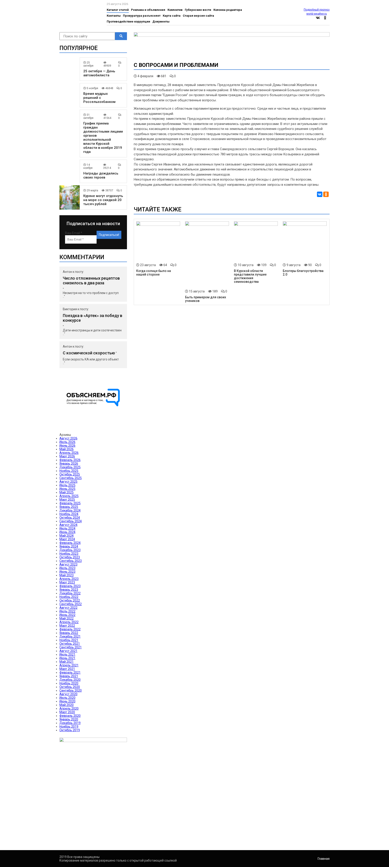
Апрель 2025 (69, 496)
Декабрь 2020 (70, 679)
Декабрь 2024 (70, 510)
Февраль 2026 (70, 460)
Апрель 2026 (69, 453)
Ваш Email (73, 233)
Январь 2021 (68, 676)
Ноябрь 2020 (68, 683)
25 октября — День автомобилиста (99, 73)
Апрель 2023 (69, 579)
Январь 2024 (68, 546)
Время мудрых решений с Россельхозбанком (99, 98)
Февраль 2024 (70, 543)
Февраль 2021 (70, 672)
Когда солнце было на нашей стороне (153, 272)
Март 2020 (67, 712)
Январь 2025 (68, 507)
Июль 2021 (67, 654)
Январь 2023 (68, 589)
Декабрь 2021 (70, 636)
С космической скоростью (89, 353)
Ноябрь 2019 (68, 726)
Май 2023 (66, 575)
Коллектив (175, 9)
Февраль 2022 (70, 629)
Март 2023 (67, 582)
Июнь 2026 (67, 445)
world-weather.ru (316, 13)
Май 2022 (66, 618)
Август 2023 (68, 564)
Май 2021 (66, 661)
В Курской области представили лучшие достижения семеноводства (250, 276)
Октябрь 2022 (69, 600)
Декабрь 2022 (70, 593)
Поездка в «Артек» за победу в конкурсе (92, 318)
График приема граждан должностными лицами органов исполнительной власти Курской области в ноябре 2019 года (103, 137)
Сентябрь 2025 (70, 478)
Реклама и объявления (148, 9)
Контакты (114, 15)
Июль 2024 (67, 528)
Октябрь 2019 (69, 730)
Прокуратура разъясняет (142, 15)
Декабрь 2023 (70, 550)
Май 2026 (66, 449)
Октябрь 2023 (69, 557)
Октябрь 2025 (69, 474)
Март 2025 (67, 499)
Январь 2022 (68, 633)
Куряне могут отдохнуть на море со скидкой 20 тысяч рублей (103, 200)
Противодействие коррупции (128, 21)
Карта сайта (172, 15)
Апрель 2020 (69, 708)
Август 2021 (68, 651)
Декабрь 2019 (70, 723)
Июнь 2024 (67, 532)
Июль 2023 (67, 568)
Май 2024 (66, 535)
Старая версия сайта (198, 15)
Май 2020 (66, 705)
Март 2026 (67, 456)
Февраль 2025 (70, 503)
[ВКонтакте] (319, 194)
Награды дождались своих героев (100, 175)
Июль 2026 (67, 442)
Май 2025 (66, 492)
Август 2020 (68, 694)
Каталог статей (118, 9)
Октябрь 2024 (69, 517)
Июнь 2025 (67, 489)
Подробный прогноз (317, 9)
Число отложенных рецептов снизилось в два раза (91, 280)
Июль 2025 (67, 485)
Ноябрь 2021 (68, 640)
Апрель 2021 (69, 665)
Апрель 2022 (69, 622)
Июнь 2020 (67, 701)
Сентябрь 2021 (70, 647)
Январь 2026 (68, 463)
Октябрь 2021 (69, 643)
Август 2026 (68, 438)
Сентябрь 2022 (70, 604)
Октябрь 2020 (69, 687)
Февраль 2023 (70, 586)
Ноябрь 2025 (68, 471)
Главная (324, 858)
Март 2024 (67, 539)
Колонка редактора (227, 9)
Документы (161, 21)
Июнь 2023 (67, 571)
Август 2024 (68, 525)
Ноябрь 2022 (68, 597)
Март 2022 (67, 625)
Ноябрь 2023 (68, 553)
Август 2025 (68, 481)
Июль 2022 (67, 611)
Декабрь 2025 (70, 467)
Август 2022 (68, 607)
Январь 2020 (68, 719)
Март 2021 (67, 669)
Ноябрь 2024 (68, 514)
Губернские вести (198, 9)
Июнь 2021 (67, 658)
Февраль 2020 (70, 716)
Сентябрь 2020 (70, 690)
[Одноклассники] (326, 194)
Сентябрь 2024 (70, 521)
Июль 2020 (67, 697)
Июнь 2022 (67, 615)
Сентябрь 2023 (70, 561)
